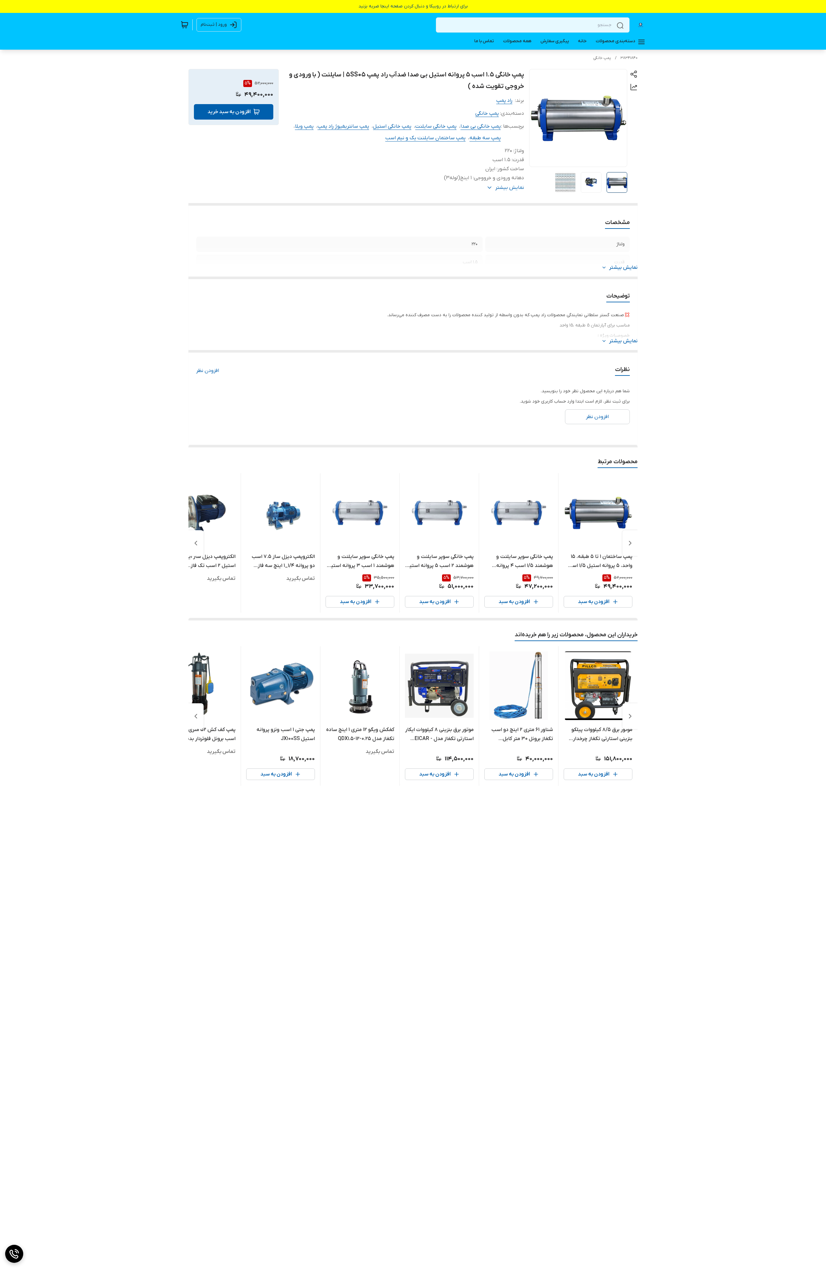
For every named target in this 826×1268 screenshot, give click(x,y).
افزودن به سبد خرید (229, 112)
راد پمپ (504, 100)
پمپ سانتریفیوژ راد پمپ (343, 126)
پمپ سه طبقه (485, 138)
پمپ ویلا (304, 126)
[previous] (630, 543)
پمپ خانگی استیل (392, 126)
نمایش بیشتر (623, 267)
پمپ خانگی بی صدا (480, 126)
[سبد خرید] (184, 25)
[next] (196, 543)
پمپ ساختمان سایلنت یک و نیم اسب (425, 138)
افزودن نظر (207, 370)
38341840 (629, 58)
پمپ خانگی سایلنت (436, 126)
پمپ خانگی (602, 58)
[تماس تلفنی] (14, 1254)
